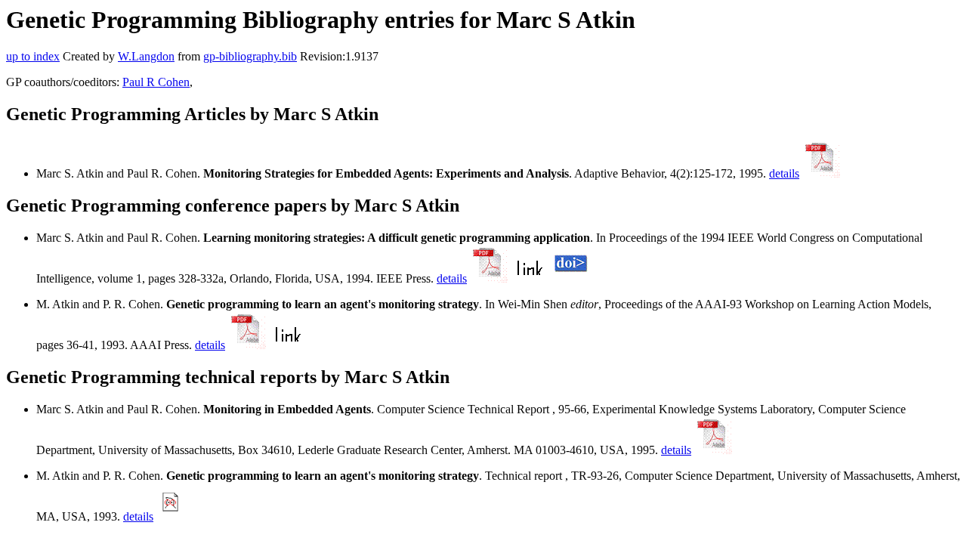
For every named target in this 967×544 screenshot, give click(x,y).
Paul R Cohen (156, 82)
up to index (33, 56)
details (784, 173)
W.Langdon (146, 56)
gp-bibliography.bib (250, 56)
